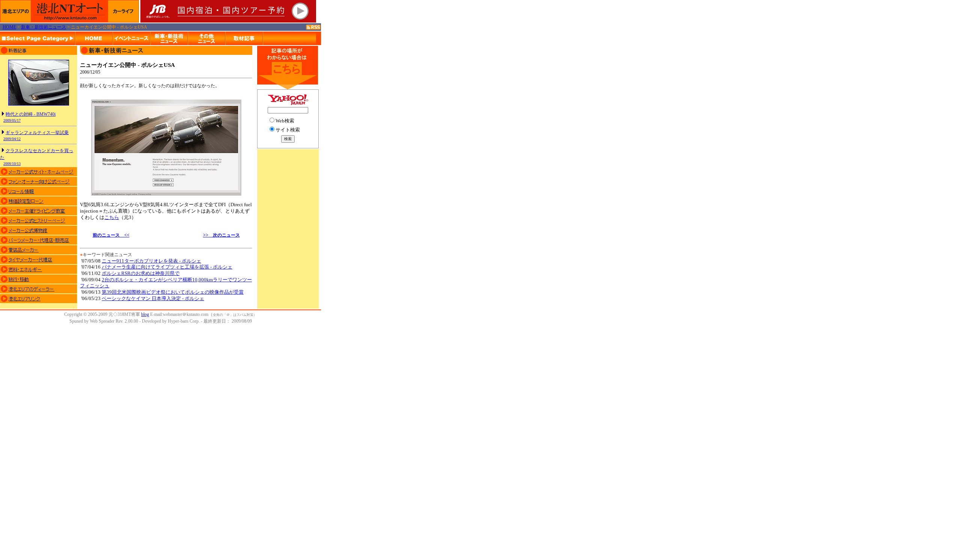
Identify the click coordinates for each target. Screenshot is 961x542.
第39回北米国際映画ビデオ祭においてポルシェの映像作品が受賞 (173, 292)
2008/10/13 (12, 164)
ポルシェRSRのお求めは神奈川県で (140, 273)
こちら (111, 217)
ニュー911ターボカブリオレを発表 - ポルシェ (151, 261)
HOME (9, 27)
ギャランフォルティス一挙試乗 (37, 132)
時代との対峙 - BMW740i (31, 114)
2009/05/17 (12, 120)
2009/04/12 (12, 139)
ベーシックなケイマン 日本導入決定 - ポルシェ (153, 298)
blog (145, 314)
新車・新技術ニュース (43, 27)
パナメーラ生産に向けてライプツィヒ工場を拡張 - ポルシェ (167, 267)
